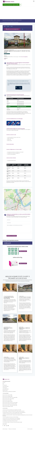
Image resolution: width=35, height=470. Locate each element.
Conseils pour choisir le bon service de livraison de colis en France (12, 413)
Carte (11, 26)
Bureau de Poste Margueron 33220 (8, 406)
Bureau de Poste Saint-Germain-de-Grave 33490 (10, 402)
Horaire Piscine (5, 387)
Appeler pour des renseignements (13, 29)
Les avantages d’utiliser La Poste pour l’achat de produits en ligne (12, 422)
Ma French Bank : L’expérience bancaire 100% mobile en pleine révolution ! (14, 411)
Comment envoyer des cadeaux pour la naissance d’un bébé (12, 409)
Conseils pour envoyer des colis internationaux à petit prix (11, 419)
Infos (5, 26)
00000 (5, 59)
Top (22, 29)
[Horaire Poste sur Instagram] (8, 425)
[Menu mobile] (33, 1)
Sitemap (4, 382)
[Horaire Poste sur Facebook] (3, 425)
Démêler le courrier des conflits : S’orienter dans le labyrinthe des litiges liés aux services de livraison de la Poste (17, 415)
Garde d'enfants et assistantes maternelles (9, 391)
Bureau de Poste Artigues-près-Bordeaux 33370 (10, 403)
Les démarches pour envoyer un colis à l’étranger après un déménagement (14, 412)
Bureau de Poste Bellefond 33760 (7, 401)
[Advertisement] (17, 15)
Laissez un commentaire (12, 235)
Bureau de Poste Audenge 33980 (7, 396)
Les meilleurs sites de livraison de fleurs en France (10, 420)
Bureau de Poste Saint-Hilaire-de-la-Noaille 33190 (10, 397)
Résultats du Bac (5, 390)
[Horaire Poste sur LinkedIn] (6, 425)
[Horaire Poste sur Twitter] (4, 425)
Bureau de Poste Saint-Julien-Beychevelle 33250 (10, 405)
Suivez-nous (20, 88)
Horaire (8, 26)
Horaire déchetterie (5, 386)
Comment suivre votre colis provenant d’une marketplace (11, 418)
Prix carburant (5, 385)
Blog (3, 383)
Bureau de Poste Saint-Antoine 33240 (8, 398)
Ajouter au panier (23, 251)
